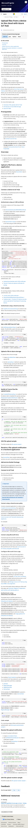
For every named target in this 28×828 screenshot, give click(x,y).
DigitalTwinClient (8, 687)
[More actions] (26, 17)
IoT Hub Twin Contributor (20, 576)
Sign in (25, 14)
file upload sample (16, 444)
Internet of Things (9, 17)
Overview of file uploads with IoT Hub (13, 105)
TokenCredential (12, 677)
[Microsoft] (14, 14)
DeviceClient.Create (10, 221)
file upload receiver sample (18, 780)
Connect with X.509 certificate (11, 295)
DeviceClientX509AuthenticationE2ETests (14, 297)
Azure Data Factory (18, 89)
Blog (19, 822)
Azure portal (11, 147)
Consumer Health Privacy (18, 824)
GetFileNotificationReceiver (12, 737)
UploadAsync (11, 362)
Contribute (3, 824)
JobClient (6, 683)
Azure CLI (17, 147)
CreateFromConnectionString (10, 308)
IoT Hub (16, 17)
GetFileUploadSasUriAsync (9, 327)
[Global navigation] (1, 14)
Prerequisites (5, 43)
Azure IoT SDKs (7, 108)
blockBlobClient (12, 357)
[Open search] (22, 14)
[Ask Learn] (24, 17)
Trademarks (10, 826)
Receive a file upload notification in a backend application (12, 48)
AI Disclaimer (4, 822)
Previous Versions (12, 822)
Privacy (8, 824)
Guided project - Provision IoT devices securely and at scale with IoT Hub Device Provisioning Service (15, 301)
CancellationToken (12, 736)
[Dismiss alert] (26, 2)
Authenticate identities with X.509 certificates (15, 281)
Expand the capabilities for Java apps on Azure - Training (13, 803)
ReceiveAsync (14, 741)
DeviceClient (19, 172)
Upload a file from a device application (10, 46)
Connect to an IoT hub (10, 138)
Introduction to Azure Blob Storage (12, 106)
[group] (14, 262)
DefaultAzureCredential (7, 601)
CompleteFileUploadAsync (9, 394)
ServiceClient (6, 457)
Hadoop (3, 91)
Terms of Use (4, 826)
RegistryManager (8, 685)
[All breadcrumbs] (2, 17)
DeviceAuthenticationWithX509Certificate (16, 209)
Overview (4, 44)
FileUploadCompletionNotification (9, 397)
